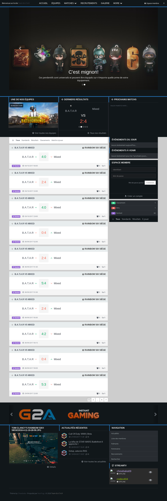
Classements (45, 140)
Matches (69, 3)
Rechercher (115, 459)
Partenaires (115, 449)
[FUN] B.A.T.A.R (16, 105)
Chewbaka (22, 493)
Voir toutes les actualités (95, 461)
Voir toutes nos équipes (45, 133)
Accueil (43, 3)
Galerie (105, 3)
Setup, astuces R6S (78, 451)
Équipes (56, 3)
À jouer (145, 219)
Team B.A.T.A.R (23, 3)
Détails (52, 467)
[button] (20, 48)
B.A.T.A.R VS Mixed (25, 148)
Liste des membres (118, 438)
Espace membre (152, 3)
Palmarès (114, 444)
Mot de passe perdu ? (136, 183)
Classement (135, 203)
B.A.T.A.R (71, 110)
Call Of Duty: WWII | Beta (80, 434)
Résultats (34, 140)
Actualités (115, 433)
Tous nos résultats (98, 133)
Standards (25, 140)
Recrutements (89, 3)
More (116, 3)
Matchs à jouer (57, 140)
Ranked (17, 166)
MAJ (135, 208)
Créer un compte (134, 196)
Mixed (95, 108)
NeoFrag (41, 493)
